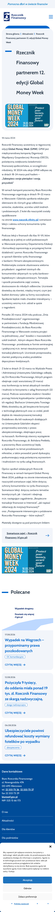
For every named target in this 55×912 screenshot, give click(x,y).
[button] (50, 846)
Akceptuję (27, 880)
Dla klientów (8, 829)
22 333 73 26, (13, 789)
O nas (5, 812)
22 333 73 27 (27, 789)
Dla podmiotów (10, 837)
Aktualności (8, 820)
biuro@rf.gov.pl (10, 796)
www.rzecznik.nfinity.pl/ (26, 219)
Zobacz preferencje (27, 896)
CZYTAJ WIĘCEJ (13, 664)
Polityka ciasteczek (21, 904)
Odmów (27, 888)
